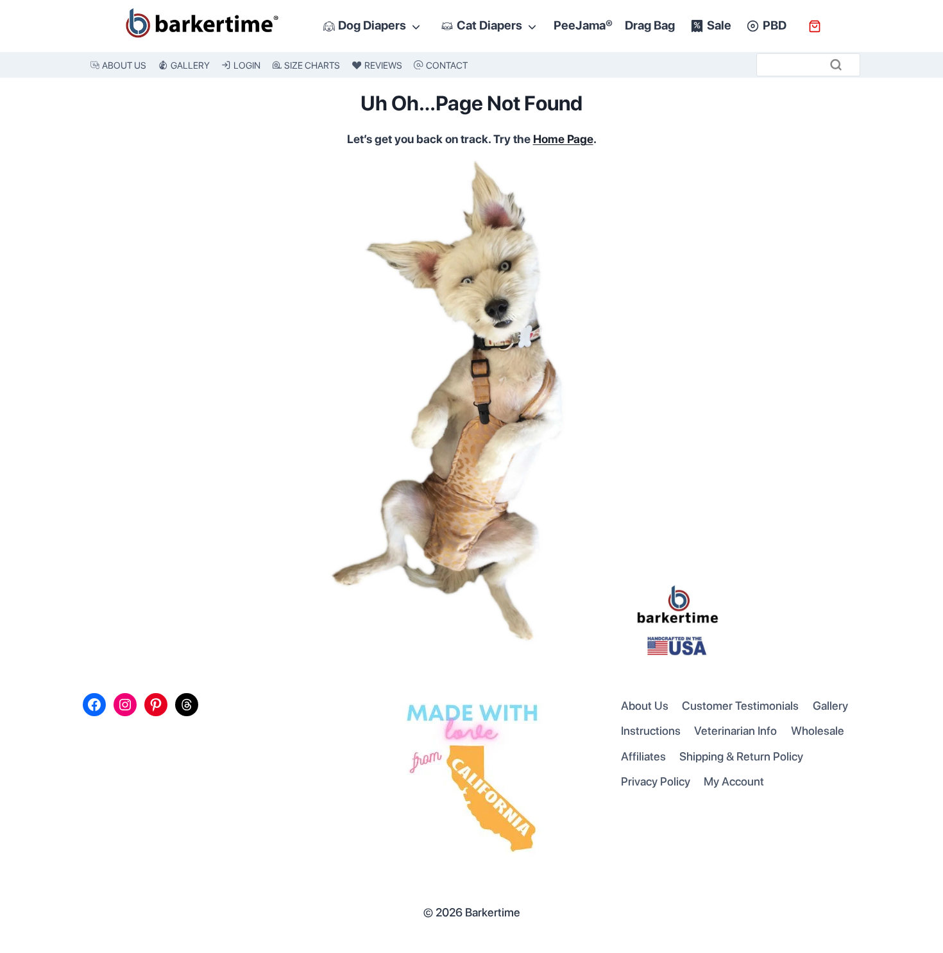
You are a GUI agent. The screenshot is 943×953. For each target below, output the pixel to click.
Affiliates (643, 756)
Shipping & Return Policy (741, 756)
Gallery (830, 705)
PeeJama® (583, 25)
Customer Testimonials (740, 705)
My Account (734, 781)
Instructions (651, 730)
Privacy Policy (655, 781)
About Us (644, 705)
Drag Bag (650, 25)
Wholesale (817, 730)
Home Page (563, 139)
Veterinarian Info (735, 730)
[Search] (836, 65)
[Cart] (814, 26)
